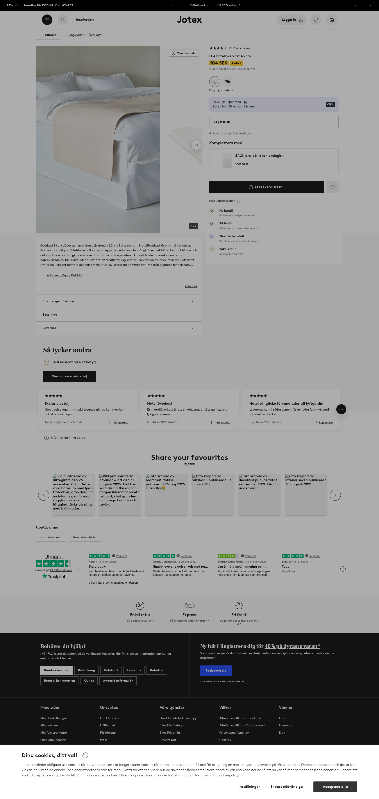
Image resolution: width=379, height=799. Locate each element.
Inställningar (249, 787)
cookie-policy (228, 775)
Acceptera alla (335, 787)
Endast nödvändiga (286, 787)
